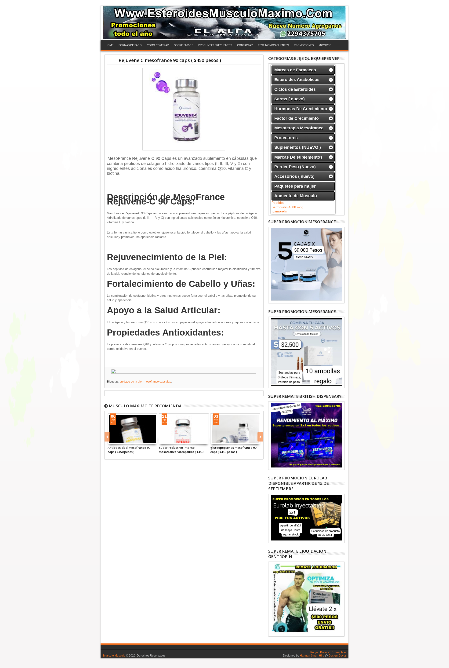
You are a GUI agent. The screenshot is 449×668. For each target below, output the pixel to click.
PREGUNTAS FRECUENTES (215, 45)
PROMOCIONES (304, 45)
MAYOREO (325, 45)
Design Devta (337, 655)
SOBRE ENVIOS (183, 45)
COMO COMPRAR (158, 45)
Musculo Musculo (114, 655)
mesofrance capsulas (157, 381)
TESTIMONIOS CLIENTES (273, 45)
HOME (109, 45)
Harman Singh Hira (312, 655)
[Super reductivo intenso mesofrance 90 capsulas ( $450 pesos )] (183, 429)
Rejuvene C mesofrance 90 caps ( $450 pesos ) (170, 60)
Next (107, 437)
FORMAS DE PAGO (130, 45)
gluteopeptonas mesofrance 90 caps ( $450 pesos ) (233, 449)
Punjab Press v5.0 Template (328, 652)
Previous (260, 437)
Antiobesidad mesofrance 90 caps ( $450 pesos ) (129, 449)
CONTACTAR (245, 45)
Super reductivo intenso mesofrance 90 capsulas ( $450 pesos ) (181, 449)
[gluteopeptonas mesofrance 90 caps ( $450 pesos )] (235, 429)
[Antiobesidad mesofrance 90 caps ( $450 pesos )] (132, 429)
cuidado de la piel (131, 381)
